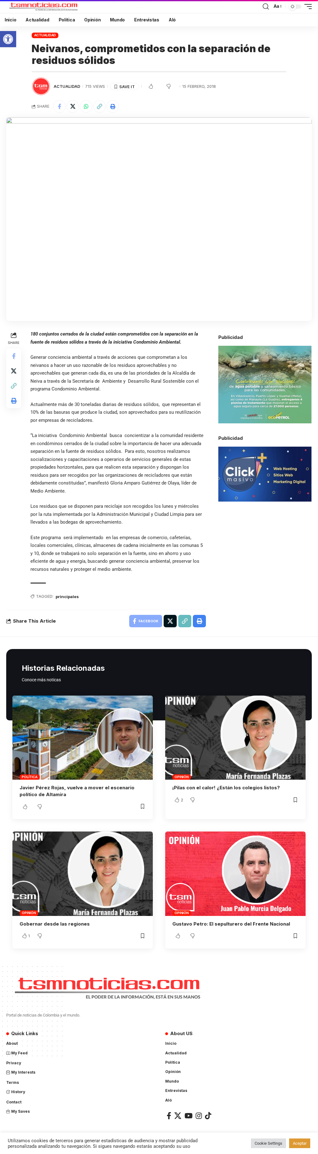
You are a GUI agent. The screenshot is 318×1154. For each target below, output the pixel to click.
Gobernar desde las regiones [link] (55, 924)
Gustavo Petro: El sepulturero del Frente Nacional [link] (231, 924)
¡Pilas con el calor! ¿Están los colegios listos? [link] (226, 788)
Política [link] (29, 777)
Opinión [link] (182, 777)
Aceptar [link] (300, 1143)
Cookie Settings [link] (268, 1143)
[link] (8, 39)
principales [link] (67, 596)
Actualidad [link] (45, 35)
